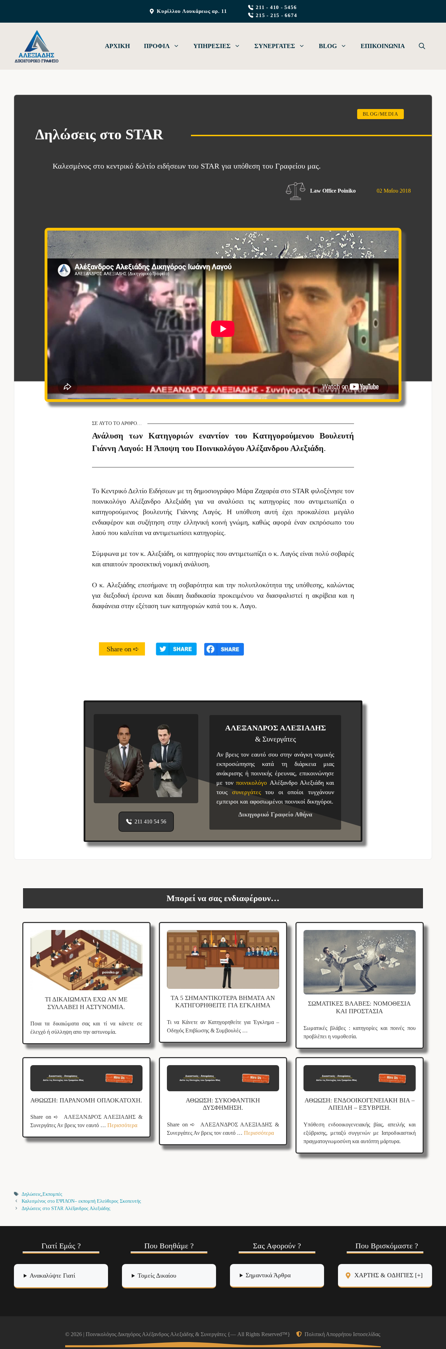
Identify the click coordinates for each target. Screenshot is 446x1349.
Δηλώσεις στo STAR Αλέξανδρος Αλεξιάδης (66, 1208)
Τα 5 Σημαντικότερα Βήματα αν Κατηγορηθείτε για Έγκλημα (223, 1001)
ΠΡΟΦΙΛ (157, 45)
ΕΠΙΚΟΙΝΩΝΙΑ (383, 45)
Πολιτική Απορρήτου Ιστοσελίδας (342, 1334)
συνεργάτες (249, 792)
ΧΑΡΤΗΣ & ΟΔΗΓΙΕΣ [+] (388, 1275)
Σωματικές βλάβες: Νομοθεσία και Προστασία (359, 1007)
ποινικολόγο (252, 782)
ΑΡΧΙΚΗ (117, 45)
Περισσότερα (122, 1125)
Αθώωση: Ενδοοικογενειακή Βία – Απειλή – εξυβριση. (360, 1104)
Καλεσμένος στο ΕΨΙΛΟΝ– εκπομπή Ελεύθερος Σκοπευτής (81, 1201)
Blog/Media (380, 114)
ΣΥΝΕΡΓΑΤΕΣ (274, 45)
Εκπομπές (52, 1194)
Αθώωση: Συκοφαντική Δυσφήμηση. (223, 1104)
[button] (422, 46)
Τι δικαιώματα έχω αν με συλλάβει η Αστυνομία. (86, 1003)
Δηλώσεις (31, 1194)
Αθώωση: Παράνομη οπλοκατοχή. (86, 1100)
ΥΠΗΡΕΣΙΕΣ (212, 45)
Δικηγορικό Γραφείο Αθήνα (275, 814)
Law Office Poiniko (333, 191)
